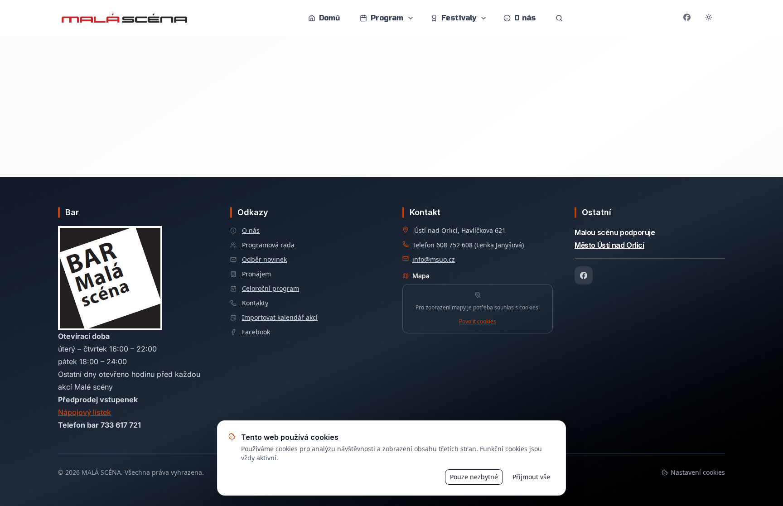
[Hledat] (559, 18)
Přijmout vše (531, 476)
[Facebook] (584, 275)
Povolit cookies (477, 321)
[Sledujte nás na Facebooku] (687, 18)
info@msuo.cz (433, 259)
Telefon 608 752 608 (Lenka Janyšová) (468, 245)
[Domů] (124, 18)
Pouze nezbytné (474, 476)
